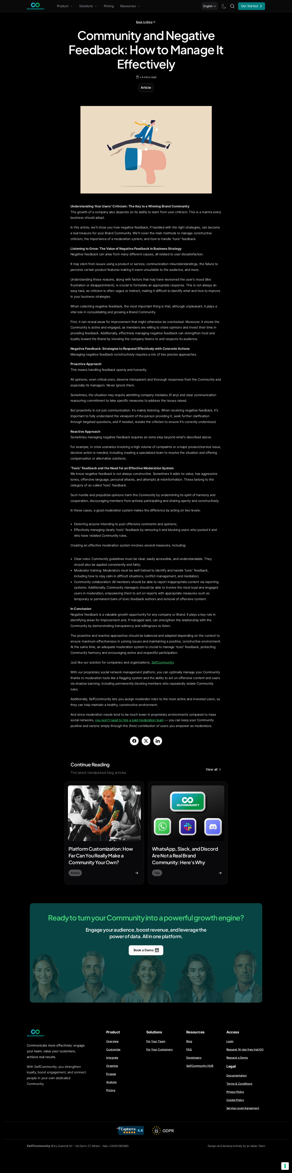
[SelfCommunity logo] (36, 6)
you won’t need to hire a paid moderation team (129, 720)
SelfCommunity (163, 662)
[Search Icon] (232, 6)
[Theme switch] (224, 6)
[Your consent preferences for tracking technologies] (285, 1166)
